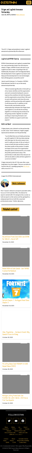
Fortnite (27, 429)
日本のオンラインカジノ (16, 434)
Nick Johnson (20, 14)
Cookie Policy (22, 442)
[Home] (9, 2)
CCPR (14, 442)
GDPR (7, 442)
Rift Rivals (26, 166)
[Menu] (28, 2)
